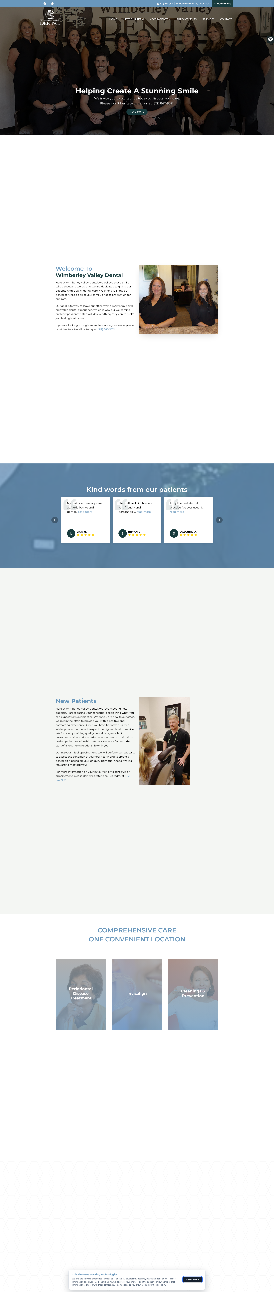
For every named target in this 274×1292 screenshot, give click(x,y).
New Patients (158, 19)
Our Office (194, 3)
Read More (137, 112)
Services (208, 19)
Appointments (222, 3)
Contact (226, 19)
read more (92, 511)
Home (113, 19)
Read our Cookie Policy (154, 1284)
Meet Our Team (133, 19)
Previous (54, 520)
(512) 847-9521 (166, 3)
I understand (192, 1279)
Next (219, 520)
